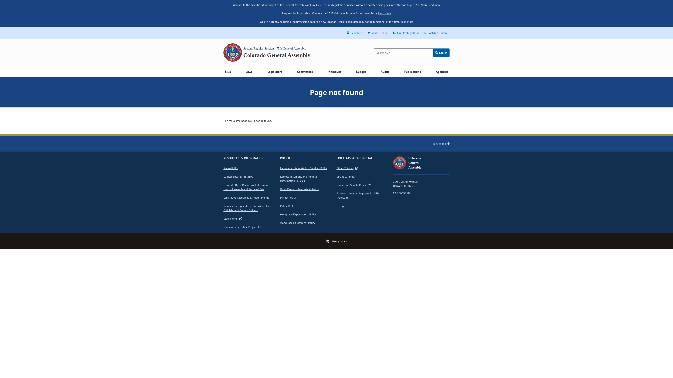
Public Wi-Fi (287, 206)
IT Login (341, 206)
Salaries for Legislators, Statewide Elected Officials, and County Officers (248, 208)
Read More (384, 13)
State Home (230, 218)
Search (443, 52)
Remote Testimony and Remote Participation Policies (298, 179)
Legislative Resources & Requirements (246, 197)
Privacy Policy (288, 197)
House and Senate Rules (351, 185)
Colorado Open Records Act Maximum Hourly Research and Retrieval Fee (245, 187)
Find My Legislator (408, 33)
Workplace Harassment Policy (297, 223)
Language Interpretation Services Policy (303, 168)
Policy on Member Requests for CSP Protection (357, 195)
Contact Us (403, 193)
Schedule (356, 33)
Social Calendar (345, 176)
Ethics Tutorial (345, 168)
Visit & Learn (379, 33)
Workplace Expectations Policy (298, 214)
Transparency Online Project (239, 227)
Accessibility (230, 168)
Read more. (434, 5)
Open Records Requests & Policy (299, 189)
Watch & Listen (438, 33)
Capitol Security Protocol (238, 176)
